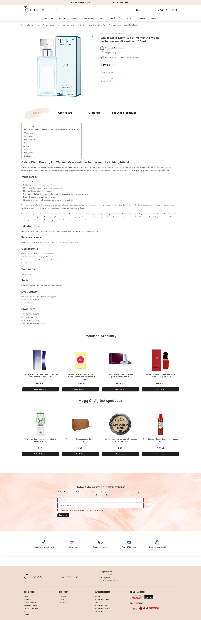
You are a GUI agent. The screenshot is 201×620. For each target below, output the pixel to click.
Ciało (74, 18)
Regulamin (27, 599)
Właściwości (28, 133)
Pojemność (28, 146)
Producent (28, 156)
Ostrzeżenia (28, 143)
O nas (26, 596)
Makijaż (63, 18)
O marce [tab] (94, 113)
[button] (93, 36)
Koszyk (61, 599)
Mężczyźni (116, 18)
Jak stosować (28, 136)
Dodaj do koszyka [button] (41, 389)
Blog (153, 18)
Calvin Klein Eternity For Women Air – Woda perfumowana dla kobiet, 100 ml (51, 130)
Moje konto (63, 596)
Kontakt (26, 614)
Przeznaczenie (29, 140)
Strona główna (27, 25)
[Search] (137, 10)
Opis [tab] (36, 113)
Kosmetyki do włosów (102, 608)
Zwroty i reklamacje (31, 608)
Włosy (103, 18)
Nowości (131, 18)
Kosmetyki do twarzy (102, 605)
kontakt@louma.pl (120, 2)
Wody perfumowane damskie (69, 25)
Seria (26, 149)
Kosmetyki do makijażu (103, 599)
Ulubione (62, 602)
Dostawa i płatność (30, 605)
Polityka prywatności (31, 602)
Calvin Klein (109, 81)
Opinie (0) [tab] (65, 113)
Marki (143, 18)
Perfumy (49, 18)
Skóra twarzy (88, 18)
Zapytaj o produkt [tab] (124, 113)
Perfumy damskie (49, 25)
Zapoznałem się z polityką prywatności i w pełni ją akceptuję (82, 510)
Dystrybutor (28, 153)
